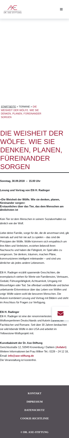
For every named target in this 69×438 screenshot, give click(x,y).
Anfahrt (61, 347)
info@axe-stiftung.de (21, 355)
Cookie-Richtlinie (34, 418)
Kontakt (34, 393)
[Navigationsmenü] (61, 9)
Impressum (35, 401)
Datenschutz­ (34, 410)
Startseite (8, 106)
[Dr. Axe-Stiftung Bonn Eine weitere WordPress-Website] (13, 9)
